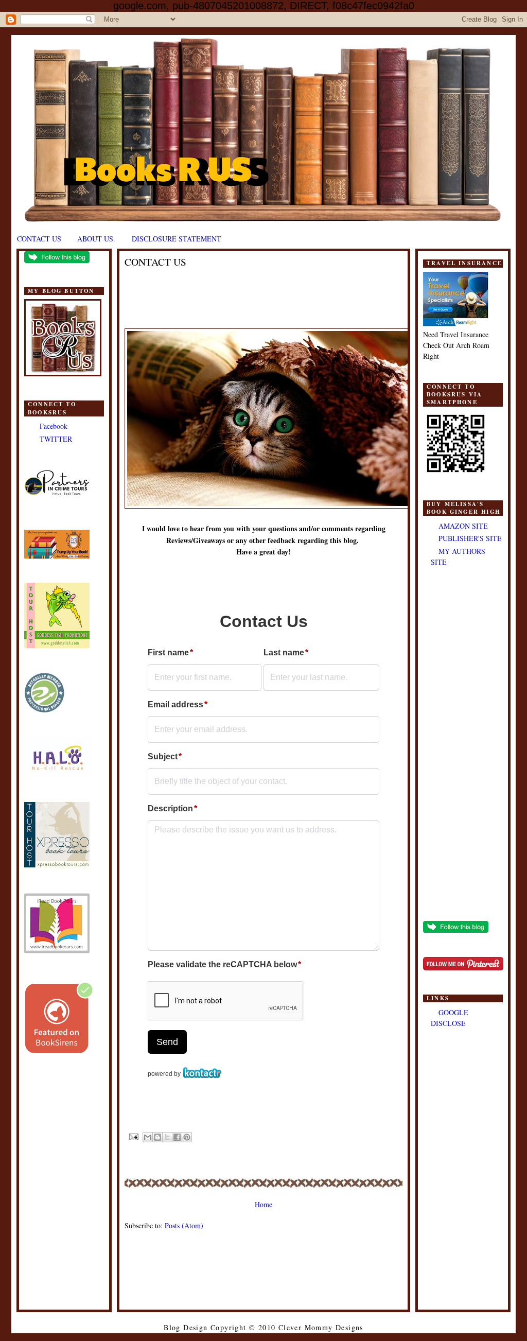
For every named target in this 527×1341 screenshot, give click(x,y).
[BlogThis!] (157, 1137)
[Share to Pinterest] (187, 1137)
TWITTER (56, 439)
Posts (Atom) (184, 1225)
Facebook (53, 426)
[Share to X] (167, 1137)
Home (263, 1204)
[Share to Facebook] (177, 1137)
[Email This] (148, 1137)
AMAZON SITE (463, 526)
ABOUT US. (96, 238)
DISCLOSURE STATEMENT (176, 238)
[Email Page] (134, 1137)
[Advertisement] (463, 744)
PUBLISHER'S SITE (470, 538)
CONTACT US (39, 238)
